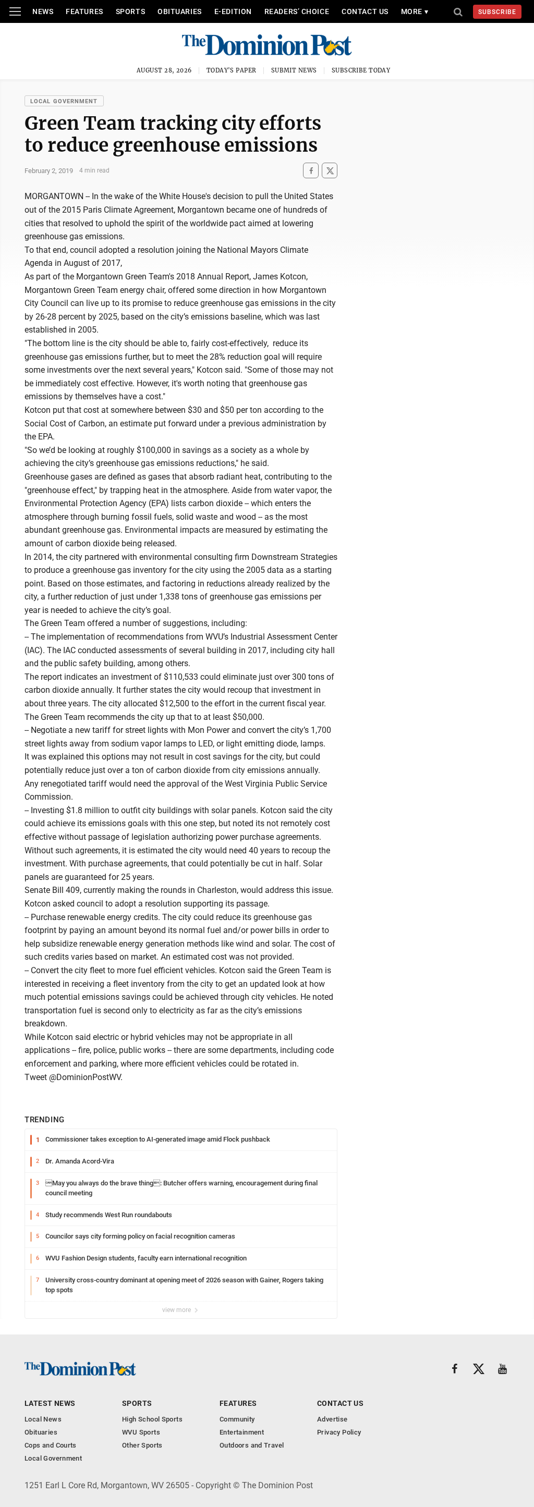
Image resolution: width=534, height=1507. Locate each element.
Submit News (294, 70)
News (42, 11)
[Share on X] (329, 170)
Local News (43, 1419)
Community (237, 1419)
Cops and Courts (51, 1445)
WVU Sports (141, 1432)
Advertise (332, 1419)
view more (177, 1310)
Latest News (50, 1403)
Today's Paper (232, 70)
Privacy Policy (339, 1432)
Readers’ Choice (296, 11)
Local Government (64, 101)
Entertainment (242, 1432)
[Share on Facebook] (310, 170)
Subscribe (497, 12)
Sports (130, 11)
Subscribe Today (361, 70)
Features (84, 11)
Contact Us (365, 11)
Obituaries (179, 11)
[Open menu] (15, 11)
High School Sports (152, 1419)
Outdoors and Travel (252, 1445)
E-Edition (233, 11)
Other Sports (142, 1445)
